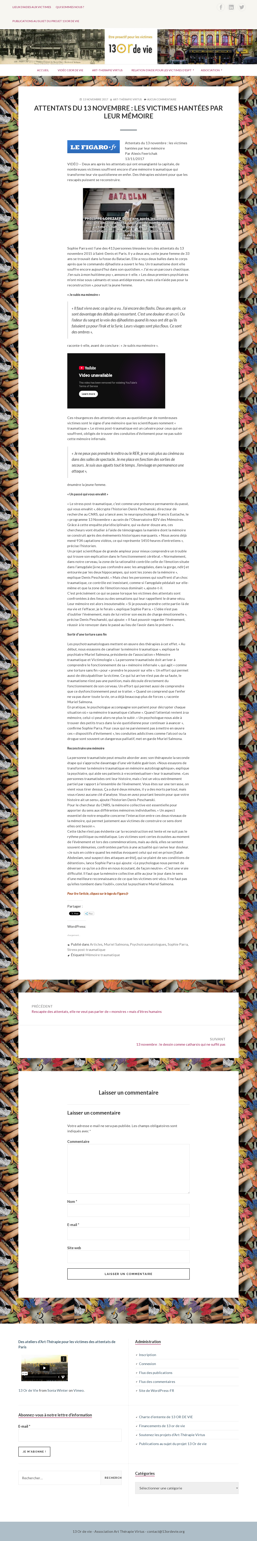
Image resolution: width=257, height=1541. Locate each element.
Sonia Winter (57, 1390)
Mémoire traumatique (102, 955)
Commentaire (78, 1141)
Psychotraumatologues (148, 944)
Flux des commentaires (157, 1381)
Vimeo (78, 1390)
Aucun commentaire (161, 99)
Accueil (43, 70)
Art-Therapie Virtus (107, 70)
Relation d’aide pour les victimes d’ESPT (161, 70)
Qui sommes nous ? (70, 7)
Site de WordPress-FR (156, 1390)
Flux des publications (155, 1372)
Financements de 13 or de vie (162, 1426)
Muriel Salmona (116, 944)
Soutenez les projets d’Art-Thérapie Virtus (172, 1435)
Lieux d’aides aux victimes (31, 7)
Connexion (147, 1363)
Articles (96, 944)
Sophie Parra (178, 944)
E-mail (73, 1225)
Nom (72, 1201)
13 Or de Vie (28, 1390)
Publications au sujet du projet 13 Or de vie (45, 21)
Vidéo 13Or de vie (70, 70)
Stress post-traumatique (86, 949)
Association (210, 70)
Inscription (147, 1355)
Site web (74, 1248)
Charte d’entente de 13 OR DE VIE (166, 1417)
